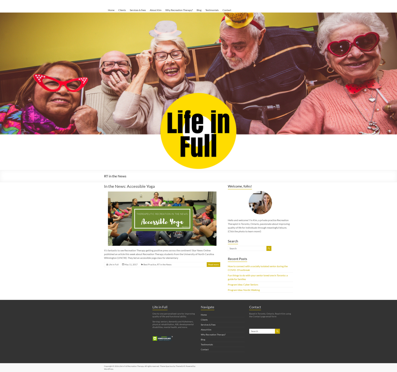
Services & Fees (138, 10)
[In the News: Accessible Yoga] (162, 193)
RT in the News (164, 264)
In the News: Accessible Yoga (129, 186)
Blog (199, 10)
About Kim (155, 10)
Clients (122, 10)
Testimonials (212, 10)
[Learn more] (260, 202)
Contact (227, 10)
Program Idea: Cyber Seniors (243, 284)
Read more (213, 264)
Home (111, 10)
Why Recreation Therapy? (179, 10)
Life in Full (114, 264)
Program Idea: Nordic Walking (244, 289)
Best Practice (149, 264)
